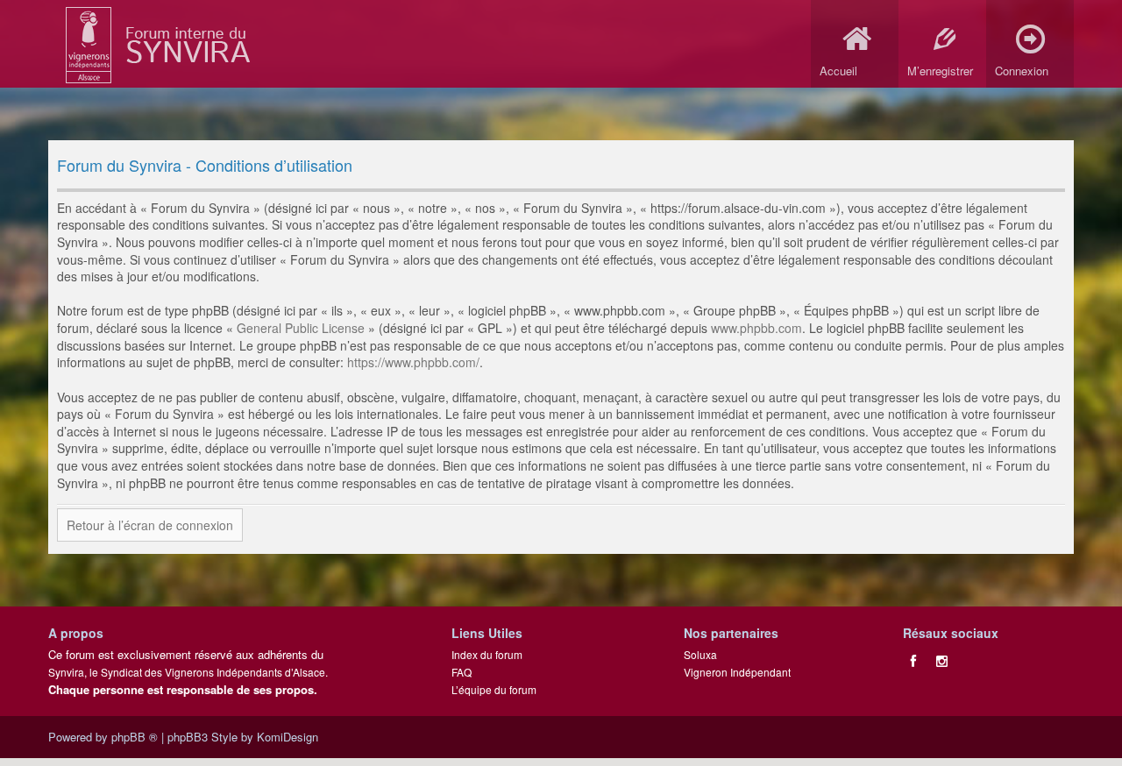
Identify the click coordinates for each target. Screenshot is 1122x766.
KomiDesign (287, 736)
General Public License (301, 328)
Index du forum (486, 654)
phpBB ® (134, 736)
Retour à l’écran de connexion (150, 525)
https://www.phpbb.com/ (413, 362)
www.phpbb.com (756, 328)
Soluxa (700, 654)
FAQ (461, 671)
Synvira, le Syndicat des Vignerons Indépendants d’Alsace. (188, 671)
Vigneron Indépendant (737, 671)
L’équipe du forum (493, 689)
